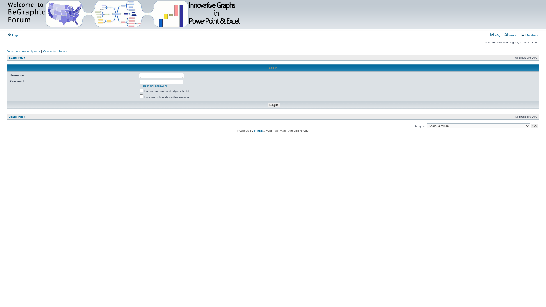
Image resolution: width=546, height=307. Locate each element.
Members (531, 35)
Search (513, 35)
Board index (17, 57)
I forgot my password (153, 85)
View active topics (55, 51)
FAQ (497, 35)
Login (15, 35)
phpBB (258, 130)
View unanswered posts (23, 51)
